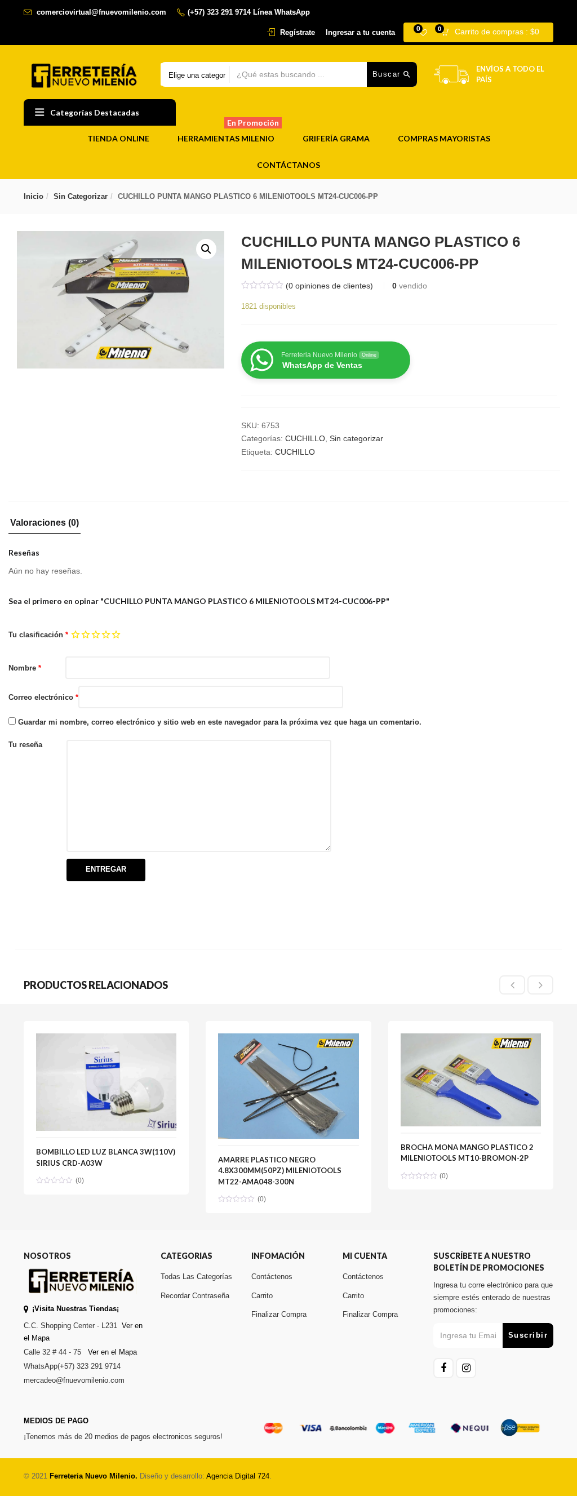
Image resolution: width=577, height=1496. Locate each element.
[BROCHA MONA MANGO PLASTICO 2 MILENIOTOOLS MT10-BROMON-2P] (471, 1039)
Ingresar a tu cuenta (360, 32)
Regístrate (297, 32)
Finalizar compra (279, 1314)
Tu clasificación (38, 635)
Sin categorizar (81, 196)
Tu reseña (25, 744)
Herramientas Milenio (228, 134)
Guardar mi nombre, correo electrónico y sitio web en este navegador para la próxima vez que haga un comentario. (219, 722)
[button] (494, 32)
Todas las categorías (196, 1276)
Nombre (24, 668)
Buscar (388, 74)
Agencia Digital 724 (237, 1476)
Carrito (262, 1295)
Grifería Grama (336, 138)
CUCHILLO (305, 438)
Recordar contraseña (195, 1295)
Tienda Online (118, 138)
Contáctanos (288, 165)
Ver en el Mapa (112, 1352)
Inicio (33, 196)
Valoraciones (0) (44, 522)
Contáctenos (271, 1276)
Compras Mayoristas (444, 138)
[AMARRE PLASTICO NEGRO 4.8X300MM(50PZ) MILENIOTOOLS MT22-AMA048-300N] (288, 1039)
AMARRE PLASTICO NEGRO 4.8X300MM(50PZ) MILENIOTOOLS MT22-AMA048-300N (279, 1170)
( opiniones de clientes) (329, 285)
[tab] (44, 526)
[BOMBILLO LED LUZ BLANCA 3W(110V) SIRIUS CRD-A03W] (106, 1039)
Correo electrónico (43, 697)
